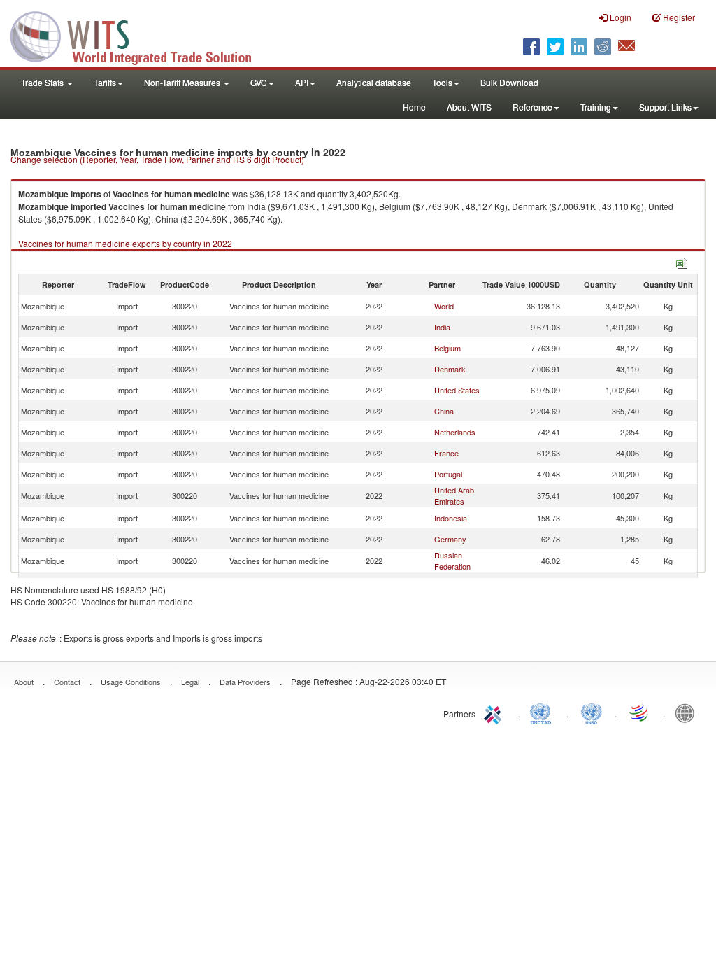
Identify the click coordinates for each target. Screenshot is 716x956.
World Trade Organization (640, 712)
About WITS (469, 107)
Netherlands (454, 431)
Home (414, 107)
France (446, 452)
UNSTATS (592, 712)
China (444, 410)
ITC (495, 712)
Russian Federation (452, 560)
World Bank (688, 712)
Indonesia (450, 517)
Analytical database (373, 82)
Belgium (447, 347)
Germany (450, 538)
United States (457, 389)
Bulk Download (509, 82)
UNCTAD (543, 712)
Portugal (448, 473)
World (444, 305)
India (442, 326)
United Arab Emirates (454, 495)
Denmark (450, 368)
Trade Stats (43, 82)
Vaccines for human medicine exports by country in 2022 (125, 243)
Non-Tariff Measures (183, 82)
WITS (140, 35)
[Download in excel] (681, 261)
